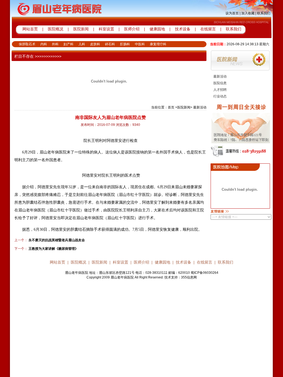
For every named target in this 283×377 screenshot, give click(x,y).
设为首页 (232, 13)
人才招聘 (220, 90)
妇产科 (69, 44)
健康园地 (157, 29)
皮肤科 (95, 44)
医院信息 (220, 83)
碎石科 (110, 44)
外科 (55, 44)
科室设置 (107, 29)
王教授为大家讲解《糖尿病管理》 (53, 249)
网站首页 (30, 29)
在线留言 (208, 29)
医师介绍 (131, 29)
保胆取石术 (27, 44)
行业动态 (220, 96)
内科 (43, 44)
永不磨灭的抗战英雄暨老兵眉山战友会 (56, 240)
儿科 (81, 44)
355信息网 (189, 277)
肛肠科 (125, 44)
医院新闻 (81, 29)
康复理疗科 (158, 44)
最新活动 (220, 76)
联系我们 (263, 13)
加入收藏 (248, 13)
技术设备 (183, 29)
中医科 (140, 44)
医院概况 (55, 29)
